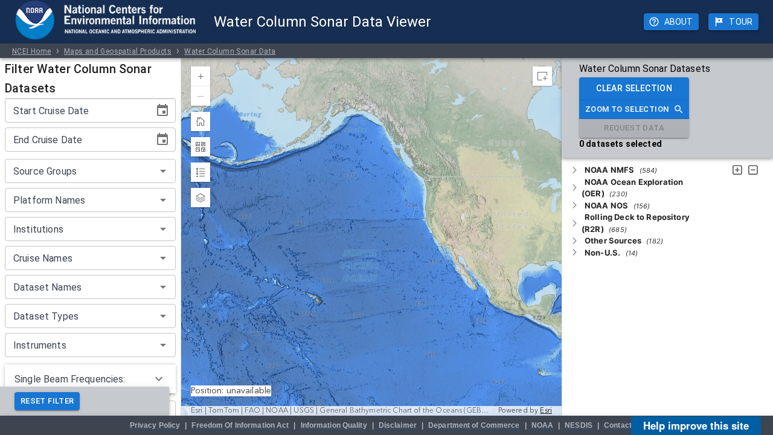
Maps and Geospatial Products (118, 51)
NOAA (542, 425)
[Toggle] (574, 170)
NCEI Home (31, 51)
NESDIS (578, 425)
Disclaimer (398, 425)
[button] (621, 170)
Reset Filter (47, 400)
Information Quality (334, 425)
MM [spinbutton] (47, 111)
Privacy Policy (155, 425)
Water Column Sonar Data (229, 51)
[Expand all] (737, 170)
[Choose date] (162, 110)
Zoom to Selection (627, 109)
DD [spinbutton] (66, 111)
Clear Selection (634, 88)
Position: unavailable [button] (231, 390)
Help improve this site (696, 425)
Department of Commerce (473, 425)
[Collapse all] (753, 170)
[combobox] (80, 171)
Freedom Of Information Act (240, 425)
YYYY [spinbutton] (24, 111)
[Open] (163, 171)
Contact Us (623, 425)
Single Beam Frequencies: (70, 379)
